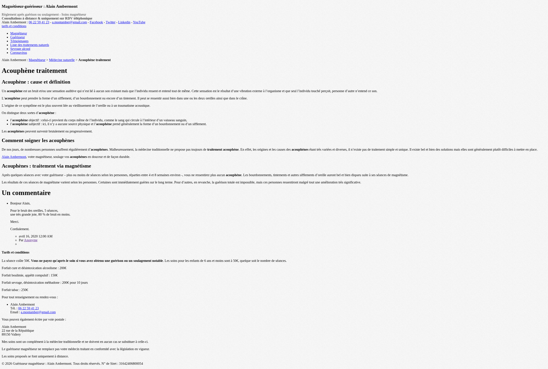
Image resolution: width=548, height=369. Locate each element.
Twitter (110, 22)
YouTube (139, 22)
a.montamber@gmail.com (69, 22)
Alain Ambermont (14, 157)
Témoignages (19, 41)
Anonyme (30, 240)
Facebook (96, 22)
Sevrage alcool (20, 49)
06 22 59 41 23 (39, 22)
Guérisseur (17, 37)
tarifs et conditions (14, 26)
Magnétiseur (18, 33)
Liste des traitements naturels (29, 45)
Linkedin (124, 22)
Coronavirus (18, 52)
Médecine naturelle (62, 60)
